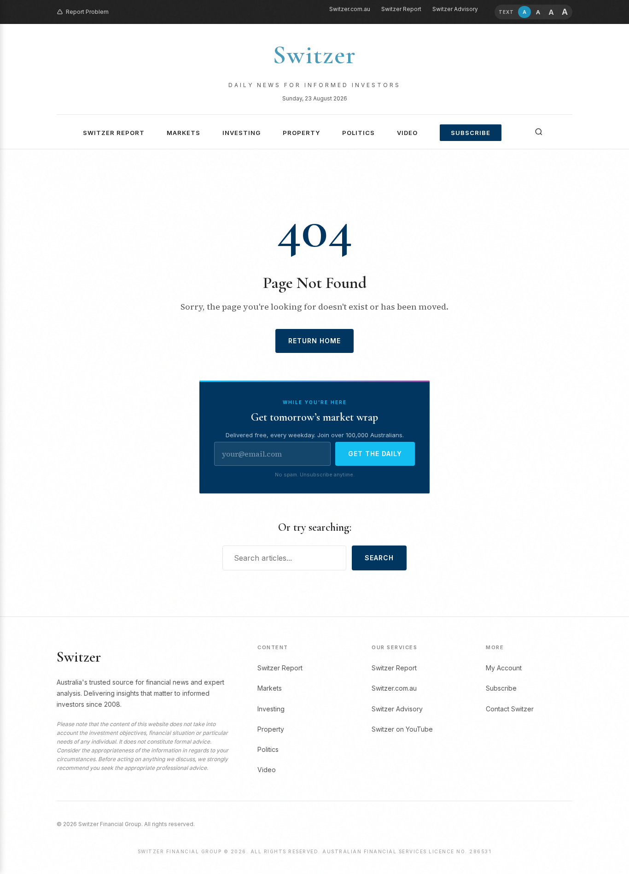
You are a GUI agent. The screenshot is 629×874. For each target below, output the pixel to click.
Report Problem (87, 11)
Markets (183, 132)
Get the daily (375, 454)
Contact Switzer (510, 709)
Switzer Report (401, 9)
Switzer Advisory (455, 9)
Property (301, 132)
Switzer (314, 54)
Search (379, 558)
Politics (358, 132)
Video (407, 132)
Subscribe (470, 132)
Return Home (314, 341)
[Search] (539, 132)
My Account (504, 668)
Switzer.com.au (349, 9)
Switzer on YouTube (402, 729)
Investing (241, 132)
